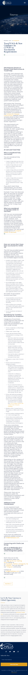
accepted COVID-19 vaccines (12, 231)
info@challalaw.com (12, 538)
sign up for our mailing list (13, 561)
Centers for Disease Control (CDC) (11, 114)
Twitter (15, 564)
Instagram (21, 564)
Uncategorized (16, 40)
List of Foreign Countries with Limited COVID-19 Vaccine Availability (15, 405)
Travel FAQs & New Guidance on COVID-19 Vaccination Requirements (13, 47)
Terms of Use (14, 672)
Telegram (10, 567)
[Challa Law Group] (7, 2)
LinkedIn (8, 565)
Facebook (9, 564)
